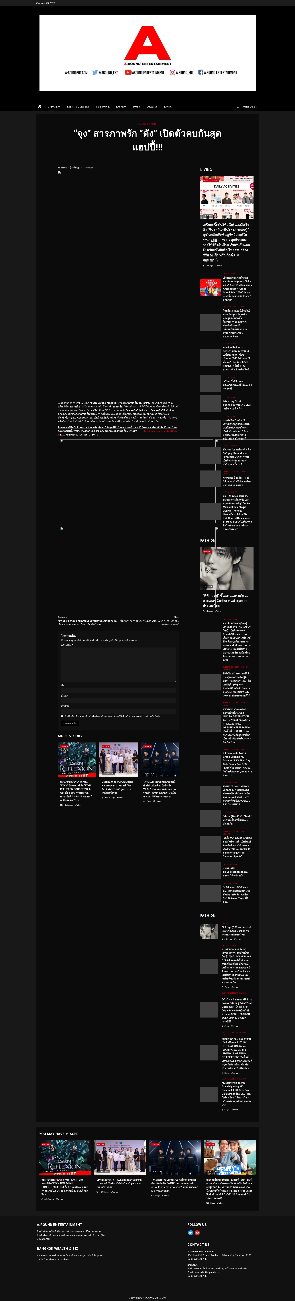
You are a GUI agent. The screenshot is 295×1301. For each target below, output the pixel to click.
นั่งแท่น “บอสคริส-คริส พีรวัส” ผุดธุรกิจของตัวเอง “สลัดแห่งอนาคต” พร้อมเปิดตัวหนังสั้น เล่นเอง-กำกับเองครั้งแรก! (237, 457)
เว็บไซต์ (65, 705)
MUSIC (137, 106)
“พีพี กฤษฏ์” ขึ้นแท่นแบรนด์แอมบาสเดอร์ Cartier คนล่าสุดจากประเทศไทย (226, 601)
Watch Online (250, 106)
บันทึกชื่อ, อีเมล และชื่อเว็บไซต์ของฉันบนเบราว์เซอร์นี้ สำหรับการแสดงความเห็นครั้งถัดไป (112, 716)
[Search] (238, 107)
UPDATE (52, 106)
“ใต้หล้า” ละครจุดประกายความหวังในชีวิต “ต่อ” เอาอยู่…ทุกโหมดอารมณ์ (149, 621)
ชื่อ (63, 685)
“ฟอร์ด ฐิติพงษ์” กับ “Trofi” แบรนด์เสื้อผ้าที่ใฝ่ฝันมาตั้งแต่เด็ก (237, 820)
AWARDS (152, 106)
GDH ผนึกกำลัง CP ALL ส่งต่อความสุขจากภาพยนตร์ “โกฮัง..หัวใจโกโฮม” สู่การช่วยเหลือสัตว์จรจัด (119, 1183)
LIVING (168, 106)
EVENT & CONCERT (78, 106)
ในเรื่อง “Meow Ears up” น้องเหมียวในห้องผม (87, 621)
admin (64, 167)
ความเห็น (67, 644)
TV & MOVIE (103, 106)
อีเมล (64, 695)
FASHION (121, 106)
